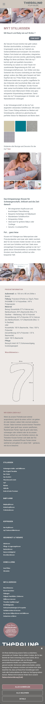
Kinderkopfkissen (9, 507)
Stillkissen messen (9, 599)
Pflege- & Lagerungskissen (12, 546)
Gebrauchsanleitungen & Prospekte (14, 607)
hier (9, 149)
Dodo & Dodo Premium (10, 491)
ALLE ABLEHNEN (22, 693)
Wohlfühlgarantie (8, 605)
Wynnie (5, 485)
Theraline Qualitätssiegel (11, 602)
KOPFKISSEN (8, 521)
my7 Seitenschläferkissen (11, 530)
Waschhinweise (8, 588)
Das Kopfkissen (8, 527)
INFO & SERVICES (9, 582)
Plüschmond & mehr (9, 480)
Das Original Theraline (10, 471)
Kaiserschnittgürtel (9, 552)
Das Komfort (7, 477)
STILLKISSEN (8, 462)
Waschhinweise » (12, 352)
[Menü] (4, 4)
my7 (4, 482)
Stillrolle (6, 488)
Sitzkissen (6, 543)
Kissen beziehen (8, 591)
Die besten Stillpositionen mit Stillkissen (16, 613)
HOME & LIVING (9, 562)
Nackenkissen (7, 549)
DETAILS (22, 699)
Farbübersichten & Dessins (11, 610)
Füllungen (6, 593)
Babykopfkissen (8, 504)
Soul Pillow (6, 568)
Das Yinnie (6, 474)
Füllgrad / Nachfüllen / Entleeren (13, 596)
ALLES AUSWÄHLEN (22, 687)
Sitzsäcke (6, 571)
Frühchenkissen (8, 510)
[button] (42, 648)
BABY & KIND (8, 498)
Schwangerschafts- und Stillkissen (14, 468)
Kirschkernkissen (9, 555)
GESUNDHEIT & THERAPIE (13, 537)
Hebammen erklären (9, 616)
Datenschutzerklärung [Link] (12, 677)
